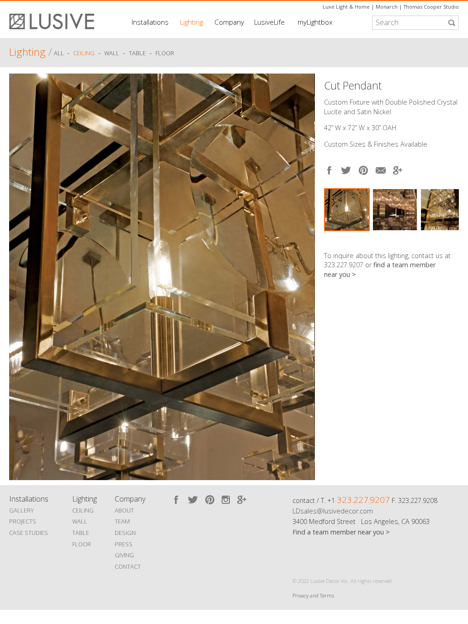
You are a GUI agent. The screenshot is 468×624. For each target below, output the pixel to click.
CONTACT (128, 566)
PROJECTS (22, 521)
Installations (150, 21)
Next (452, 240)
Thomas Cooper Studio (431, 6)
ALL (59, 53)
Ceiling (84, 53)
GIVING (124, 555)
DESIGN (125, 533)
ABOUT (124, 510)
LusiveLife (269, 21)
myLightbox (315, 21)
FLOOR (81, 544)
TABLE (80, 533)
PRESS (124, 544)
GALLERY (21, 510)
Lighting (191, 21)
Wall (111, 53)
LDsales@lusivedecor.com (332, 511)
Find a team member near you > (341, 532)
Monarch (387, 6)
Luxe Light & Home (346, 6)
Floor (164, 53)
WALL (79, 521)
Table (137, 53)
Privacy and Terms (313, 595)
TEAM (122, 521)
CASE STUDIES (28, 533)
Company (229, 21)
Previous (18, 274)
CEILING (83, 510)
